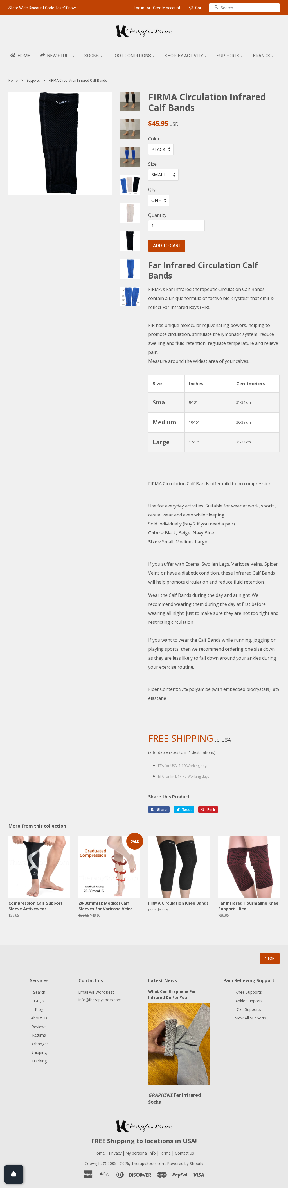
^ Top (270, 958)
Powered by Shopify (185, 1163)
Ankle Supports (248, 1000)
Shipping (39, 1052)
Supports (33, 81)
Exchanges (39, 1043)
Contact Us (184, 1153)
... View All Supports (248, 1018)
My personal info (141, 1153)
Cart (199, 8)
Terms (165, 1153)
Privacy (115, 1153)
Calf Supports (249, 1009)
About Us (39, 1018)
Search (39, 992)
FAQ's (39, 1000)
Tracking (39, 1061)
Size (152, 164)
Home (13, 81)
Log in (139, 8)
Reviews (39, 1026)
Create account (166, 8)
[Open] (13, 1174)
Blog (39, 1009)
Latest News (162, 980)
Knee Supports (249, 992)
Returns (39, 1035)
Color (154, 139)
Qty (152, 189)
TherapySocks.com (148, 1163)
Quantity (157, 215)
